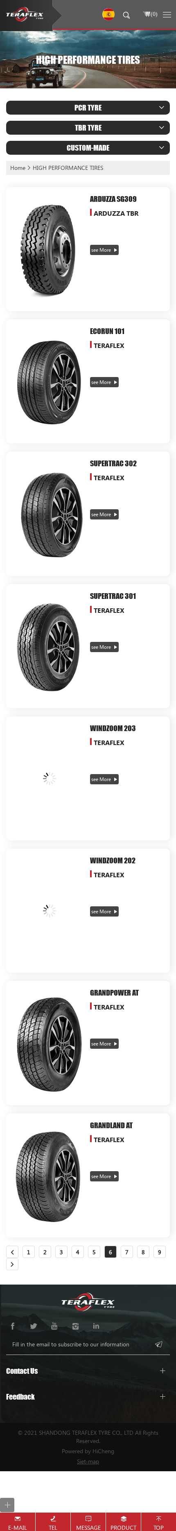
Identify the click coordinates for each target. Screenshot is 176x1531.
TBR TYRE (88, 127)
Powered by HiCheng (88, 1451)
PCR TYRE (88, 107)
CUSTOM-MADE (88, 147)
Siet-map (88, 1461)
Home (17, 168)
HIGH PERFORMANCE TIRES (68, 168)
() (154, 14)
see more (101, 249)
